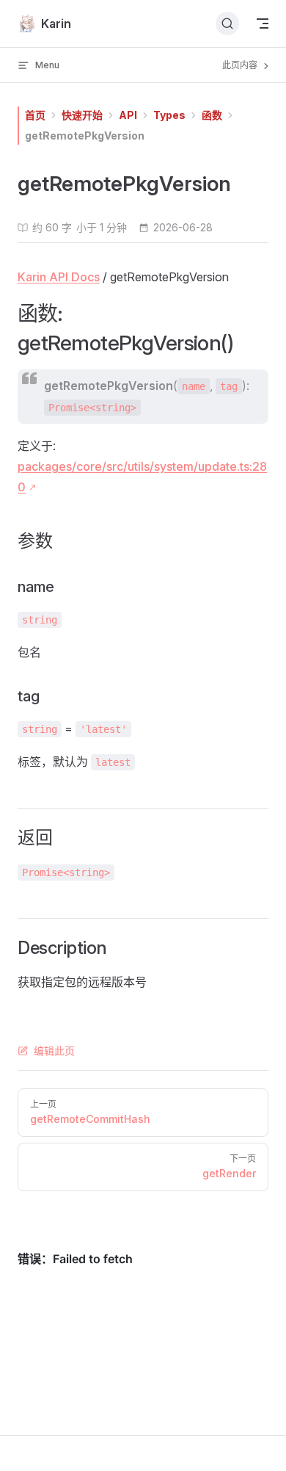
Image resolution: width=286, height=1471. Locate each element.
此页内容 (241, 65)
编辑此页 (54, 1050)
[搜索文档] (227, 23)
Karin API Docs (59, 277)
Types (169, 115)
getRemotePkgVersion (84, 135)
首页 (35, 115)
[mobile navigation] (262, 23)
